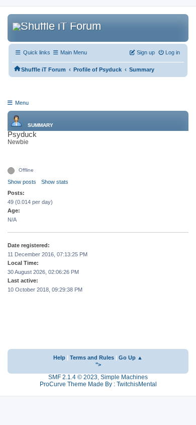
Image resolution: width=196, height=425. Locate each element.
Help (59, 358)
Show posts (22, 182)
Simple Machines (124, 377)
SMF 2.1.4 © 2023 (72, 377)
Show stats (54, 182)
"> (98, 365)
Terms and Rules (92, 358)
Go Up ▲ (131, 358)
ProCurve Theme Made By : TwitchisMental (98, 384)
